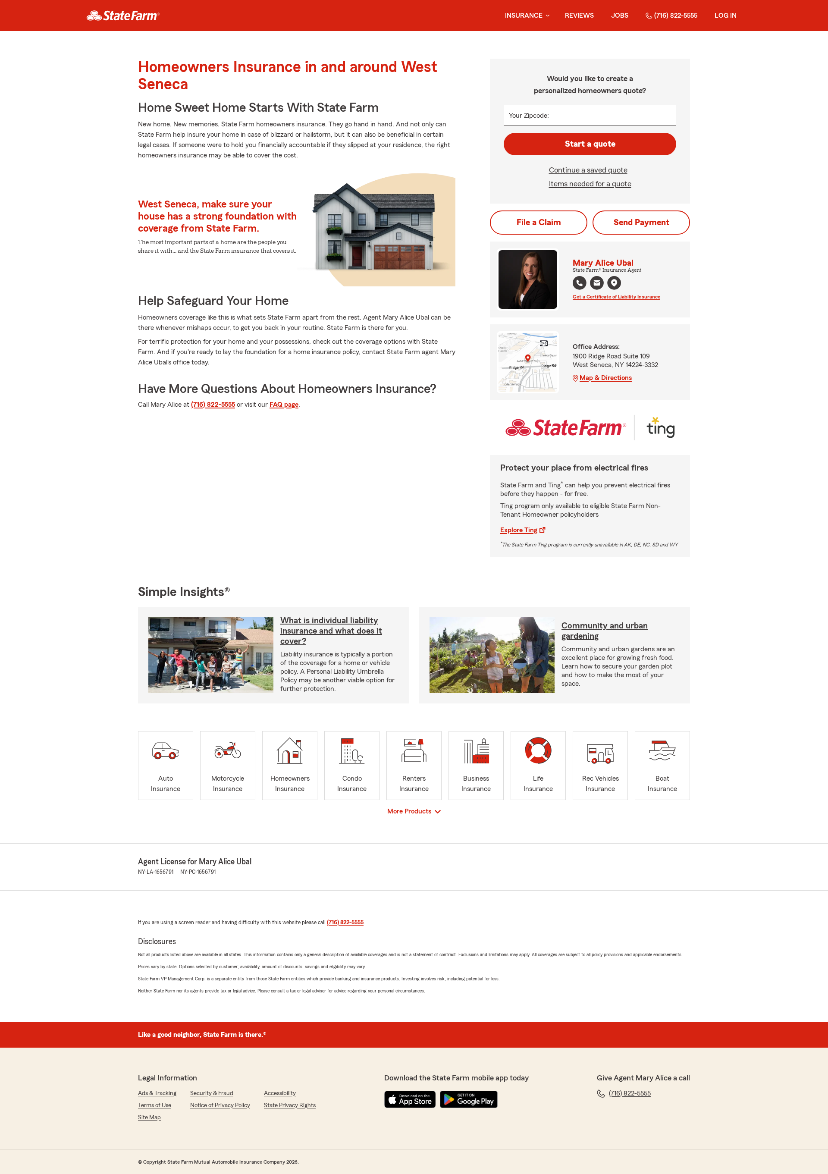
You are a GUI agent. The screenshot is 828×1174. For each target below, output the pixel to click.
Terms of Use (154, 1105)
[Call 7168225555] (579, 283)
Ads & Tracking (157, 1093)
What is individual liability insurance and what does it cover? (331, 631)
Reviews (579, 15)
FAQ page (284, 404)
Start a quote (590, 144)
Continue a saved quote (588, 170)
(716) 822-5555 (675, 15)
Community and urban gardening (604, 631)
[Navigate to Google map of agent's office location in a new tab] (614, 283)
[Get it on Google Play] (469, 1099)
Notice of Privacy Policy (220, 1105)
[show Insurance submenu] (546, 16)
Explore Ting (518, 530)
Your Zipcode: (529, 115)
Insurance (524, 15)
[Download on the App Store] (410, 1099)
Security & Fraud (211, 1093)
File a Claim (539, 222)
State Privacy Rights (290, 1105)
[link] (123, 15)
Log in (726, 15)
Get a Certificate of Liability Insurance (616, 296)
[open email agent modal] (597, 284)
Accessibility (280, 1093)
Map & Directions (606, 377)
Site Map (149, 1117)
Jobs (619, 15)
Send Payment (641, 222)
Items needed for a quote (590, 184)
